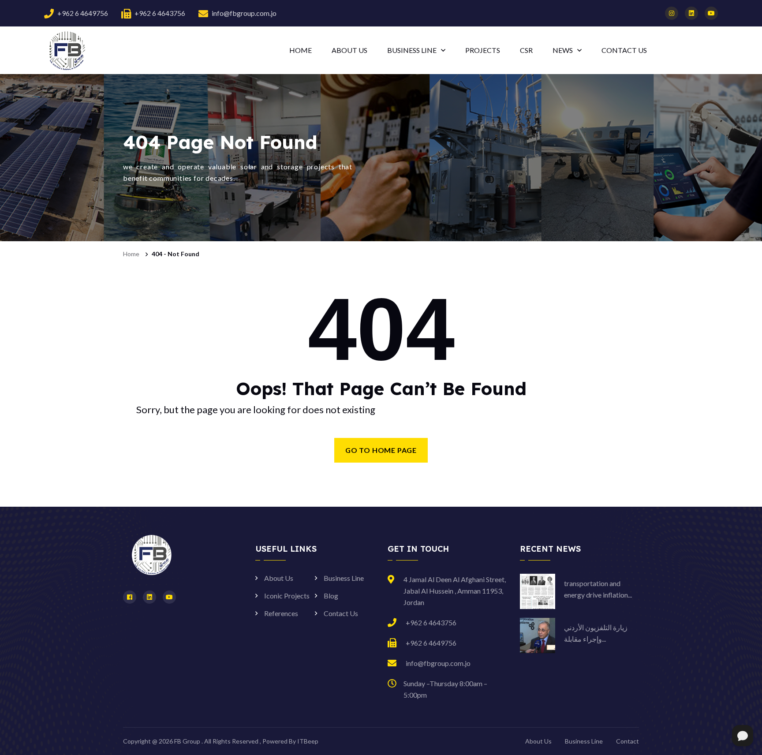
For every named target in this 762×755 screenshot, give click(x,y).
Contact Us (341, 613)
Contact (627, 741)
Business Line (412, 50)
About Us (349, 50)
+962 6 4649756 (82, 13)
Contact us (624, 50)
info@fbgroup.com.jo (244, 13)
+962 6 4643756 (159, 13)
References (281, 613)
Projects (482, 50)
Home (300, 50)
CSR (526, 50)
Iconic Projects (287, 595)
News (563, 50)
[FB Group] (66, 49)
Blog (331, 595)
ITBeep (307, 741)
